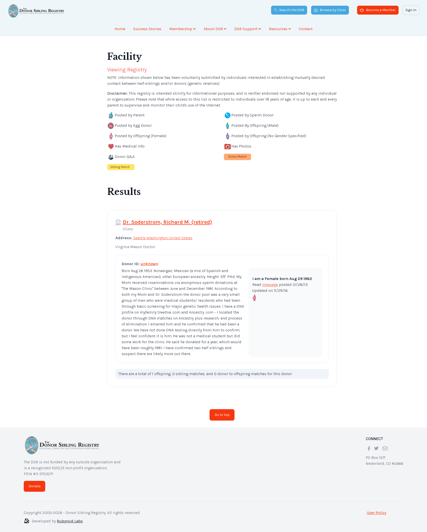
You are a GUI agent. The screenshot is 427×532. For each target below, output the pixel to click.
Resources (278, 28)
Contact (306, 28)
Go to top (222, 415)
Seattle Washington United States (162, 237)
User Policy (376, 512)
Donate (35, 486)
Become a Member (381, 10)
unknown (149, 263)
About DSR (213, 28)
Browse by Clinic (333, 10)
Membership (180, 28)
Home (120, 28)
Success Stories (147, 28)
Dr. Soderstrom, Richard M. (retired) (167, 222)
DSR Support (245, 28)
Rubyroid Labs (70, 521)
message (270, 284)
